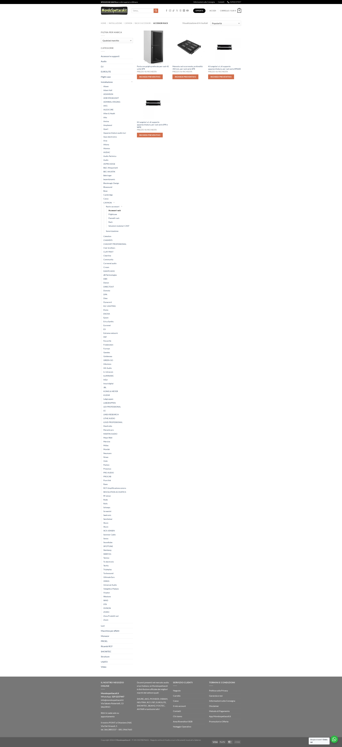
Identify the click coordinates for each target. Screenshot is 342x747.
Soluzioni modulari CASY (118, 226)
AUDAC (106, 152)
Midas (105, 445)
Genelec (106, 352)
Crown (106, 267)
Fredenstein (108, 345)
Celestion (107, 236)
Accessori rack (114, 210)
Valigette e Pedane (111, 589)
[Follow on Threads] (180, 10)
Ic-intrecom (108, 372)
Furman (106, 348)
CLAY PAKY (108, 252)
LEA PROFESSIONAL (112, 407)
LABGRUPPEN (109, 403)
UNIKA (106, 581)
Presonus (107, 469)
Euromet (107, 325)
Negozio (177, 690)
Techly (106, 565)
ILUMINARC (108, 376)
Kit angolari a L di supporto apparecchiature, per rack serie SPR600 (224, 67)
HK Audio (107, 368)
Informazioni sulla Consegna (204, 2)
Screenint (107, 511)
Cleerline (107, 255)
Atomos (106, 148)
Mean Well (107, 438)
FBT (105, 337)
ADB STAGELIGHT (111, 98)
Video (103, 667)
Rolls (105, 503)
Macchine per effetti (110, 631)
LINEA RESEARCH (111, 414)
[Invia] (156, 11)
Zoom (105, 620)
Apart (105, 129)
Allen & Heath (109, 113)
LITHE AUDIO (109, 418)
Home (103, 23)
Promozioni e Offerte (218, 721)
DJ (102, 66)
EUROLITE (106, 71)
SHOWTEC (106, 651)
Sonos (105, 538)
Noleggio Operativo (182, 726)
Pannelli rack (113, 218)
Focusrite (107, 341)
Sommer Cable (109, 534)
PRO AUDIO (108, 472)
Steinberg (107, 550)
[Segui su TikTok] (173, 10)
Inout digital (108, 383)
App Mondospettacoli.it (220, 716)
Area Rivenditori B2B (182, 721)
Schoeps (106, 507)
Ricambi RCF (107, 646)
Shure (105, 523)
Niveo (105, 457)
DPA (105, 294)
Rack (110, 222)
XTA (105, 604)
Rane (105, 484)
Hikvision (107, 364)
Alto (105, 117)
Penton (106, 465)
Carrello (176, 695)
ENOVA (106, 314)
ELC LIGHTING (109, 306)
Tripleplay (107, 569)
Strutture (105, 656)
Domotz (106, 290)
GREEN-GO (108, 360)
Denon (106, 283)
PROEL (104, 641)
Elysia (105, 310)
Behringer (107, 175)
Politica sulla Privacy (218, 690)
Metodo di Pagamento (219, 711)
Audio (103, 61)
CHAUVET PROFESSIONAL (114, 244)
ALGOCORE (108, 109)
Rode (105, 500)
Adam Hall (107, 90)
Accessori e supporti (110, 56)
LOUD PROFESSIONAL (113, 422)
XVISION (107, 608)
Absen (106, 86)
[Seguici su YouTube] (187, 10)
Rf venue (107, 496)
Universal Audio (110, 585)
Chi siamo (177, 716)
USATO (104, 661)
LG (104, 410)
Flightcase (112, 214)
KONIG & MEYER (110, 391)
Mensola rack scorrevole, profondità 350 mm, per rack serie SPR (187, 67)
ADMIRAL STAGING (111, 102)
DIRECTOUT (108, 287)
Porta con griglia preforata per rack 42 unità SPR (153, 67)
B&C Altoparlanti (110, 168)
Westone (107, 596)
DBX (105, 279)
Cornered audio (109, 263)
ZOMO (106, 612)
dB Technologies (110, 275)
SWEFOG (107, 554)
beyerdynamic (109, 179)
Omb (105, 461)
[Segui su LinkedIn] (184, 10)
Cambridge (108, 195)
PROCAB (107, 476)
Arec (105, 141)
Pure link (107, 480)
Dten (105, 298)
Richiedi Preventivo (149, 77)
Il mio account (179, 706)
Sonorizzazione (112, 231)
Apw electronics (110, 137)
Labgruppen (108, 399)
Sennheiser (107, 519)
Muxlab (106, 449)
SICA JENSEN (109, 530)
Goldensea (107, 356)
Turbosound (108, 573)
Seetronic (107, 515)
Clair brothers (109, 248)
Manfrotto (107, 426)
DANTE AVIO (109, 271)
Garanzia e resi (216, 695)
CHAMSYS (107, 240)
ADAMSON (108, 94)
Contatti (221, 2)
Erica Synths (108, 321)
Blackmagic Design (111, 183)
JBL (104, 387)
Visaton (106, 592)
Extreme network (110, 333)
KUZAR (106, 395)
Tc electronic (108, 562)
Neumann (107, 453)
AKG (105, 106)
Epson (105, 317)
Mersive (106, 441)
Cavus (105, 199)
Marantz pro (108, 430)
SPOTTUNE (108, 546)
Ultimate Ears (109, 577)
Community (108, 259)
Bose (105, 191)
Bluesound (107, 187)
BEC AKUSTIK (109, 171)
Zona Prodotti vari (111, 616)
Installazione (115, 23)
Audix (105, 160)
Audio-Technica (109, 156)
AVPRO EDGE (109, 164)
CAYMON (128, 23)
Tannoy (106, 558)
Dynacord (107, 302)
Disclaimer (214, 706)
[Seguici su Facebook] (167, 10)
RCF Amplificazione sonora (114, 488)
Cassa (175, 701)
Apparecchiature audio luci (114, 133)
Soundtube (107, 542)
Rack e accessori (143, 23)
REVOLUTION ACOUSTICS (114, 492)
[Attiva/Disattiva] (132, 81)
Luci (103, 625)
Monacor (105, 636)
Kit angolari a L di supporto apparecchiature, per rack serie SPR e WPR (152, 124)
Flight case (106, 76)
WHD (105, 600)
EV (104, 329)
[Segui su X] (177, 10)
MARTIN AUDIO (110, 434)
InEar (105, 380)
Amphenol (107, 125)
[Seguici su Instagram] (170, 10)
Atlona (106, 144)
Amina (106, 121)
